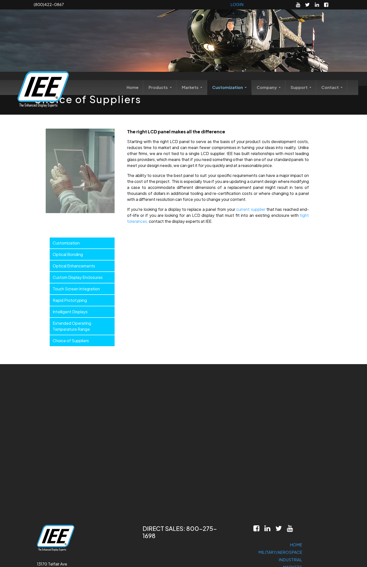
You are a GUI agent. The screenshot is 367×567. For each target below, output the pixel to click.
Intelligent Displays (70, 311)
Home (133, 87)
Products (159, 87)
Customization (228, 87)
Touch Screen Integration (76, 288)
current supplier (250, 209)
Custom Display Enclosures (78, 277)
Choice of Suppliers (71, 340)
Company (267, 87)
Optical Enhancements (74, 265)
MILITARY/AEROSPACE (280, 552)
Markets (190, 87)
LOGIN (236, 4)
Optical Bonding (68, 254)
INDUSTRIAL (290, 559)
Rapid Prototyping (70, 300)
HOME (296, 544)
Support (299, 87)
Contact (330, 87)
